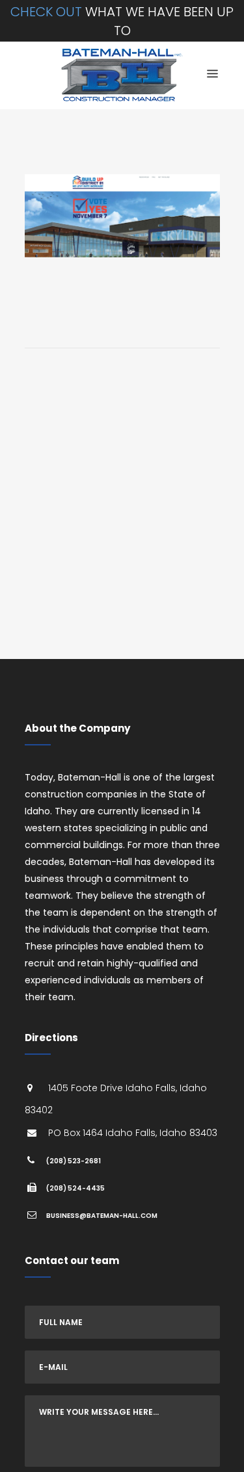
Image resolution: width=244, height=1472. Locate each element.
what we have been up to (122, 21)
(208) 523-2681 (73, 1161)
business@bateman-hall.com (101, 1215)
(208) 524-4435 (75, 1188)
